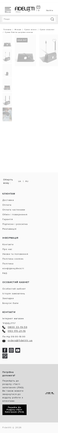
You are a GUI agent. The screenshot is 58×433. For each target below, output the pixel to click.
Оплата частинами (13, 209)
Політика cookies (13, 258)
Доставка (8, 200)
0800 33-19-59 (17, 327)
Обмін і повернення (14, 214)
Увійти (49, 10)
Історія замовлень (13, 293)
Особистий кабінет (14, 288)
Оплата (6, 205)
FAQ (4, 273)
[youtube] (17, 350)
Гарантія (7, 219)
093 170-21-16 (17, 331)
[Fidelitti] (24, 8)
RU (26, 181)
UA (19, 181)
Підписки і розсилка (15, 224)
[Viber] (5, 355)
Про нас (7, 249)
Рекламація (9, 229)
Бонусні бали (10, 303)
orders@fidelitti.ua (20, 340)
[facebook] (4, 350)
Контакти (8, 244)
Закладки (8, 298)
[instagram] (11, 350)
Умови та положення (15, 254)
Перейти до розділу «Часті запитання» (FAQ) (14, 409)
